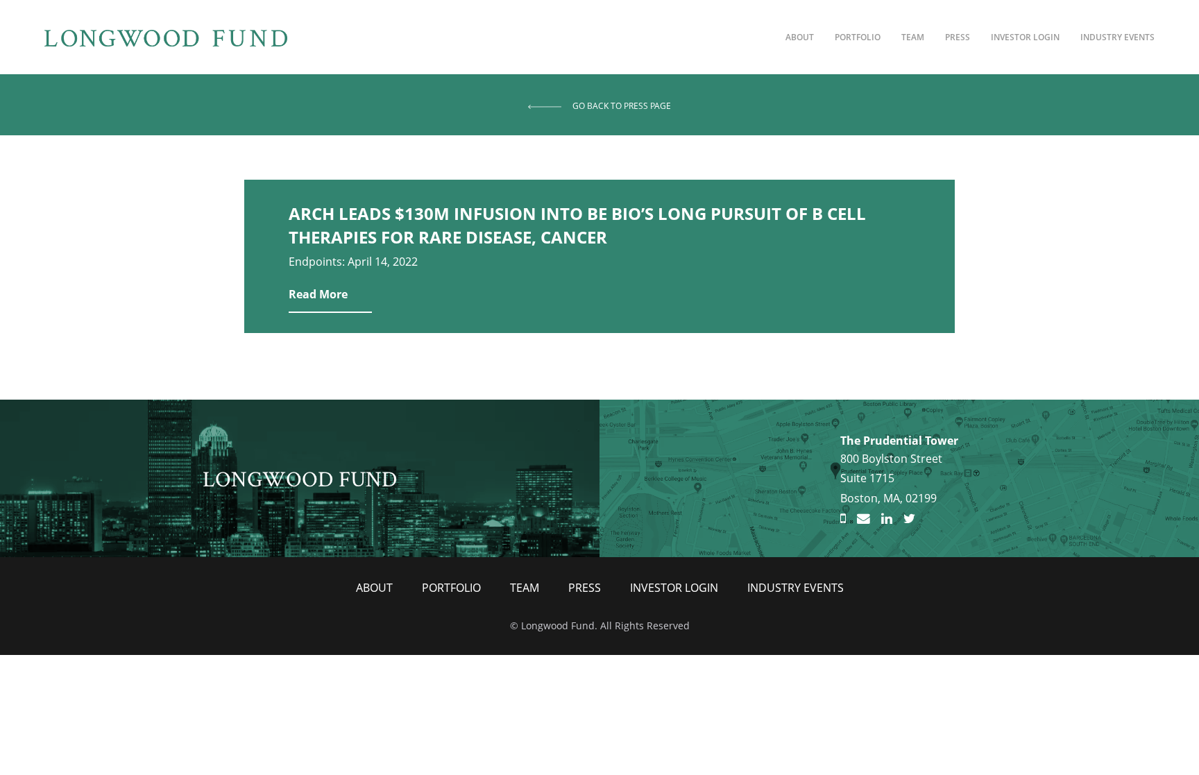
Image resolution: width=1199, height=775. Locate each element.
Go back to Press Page (621, 106)
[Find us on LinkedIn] (886, 519)
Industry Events (1117, 37)
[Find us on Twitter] (909, 519)
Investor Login (1025, 37)
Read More (318, 294)
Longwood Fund (300, 477)
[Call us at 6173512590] (843, 519)
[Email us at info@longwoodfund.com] (863, 519)
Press (957, 37)
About (799, 37)
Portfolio (858, 37)
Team (912, 37)
